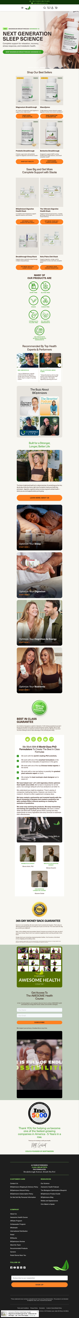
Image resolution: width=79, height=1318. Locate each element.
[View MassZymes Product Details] (51, 90)
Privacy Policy (34, 1308)
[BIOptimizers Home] (27, 7)
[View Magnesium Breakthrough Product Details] (27, 90)
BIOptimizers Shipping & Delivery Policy (24, 1187)
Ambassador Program (18, 1224)
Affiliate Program (16, 1221)
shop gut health (27, 161)
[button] (22, 8)
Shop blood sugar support (51, 161)
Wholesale (14, 1228)
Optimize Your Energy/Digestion (51, 267)
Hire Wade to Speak (48, 1204)
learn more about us (39, 498)
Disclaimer (42, 1308)
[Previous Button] (3, 40)
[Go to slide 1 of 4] (30, 67)
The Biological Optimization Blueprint (54, 1190)
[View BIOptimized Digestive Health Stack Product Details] (27, 192)
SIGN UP (39, 1285)
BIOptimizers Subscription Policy (21, 1194)
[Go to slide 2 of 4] (36, 67)
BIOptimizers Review (17, 1241)
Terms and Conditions (23, 1308)
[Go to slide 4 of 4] (48, 67)
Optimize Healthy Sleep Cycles (27, 267)
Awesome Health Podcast (50, 1187)
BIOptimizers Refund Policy (19, 1190)
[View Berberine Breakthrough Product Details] (51, 134)
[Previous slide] (19, 365)
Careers (13, 1252)
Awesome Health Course (19, 1217)
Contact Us (14, 1183)
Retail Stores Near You (18, 1255)
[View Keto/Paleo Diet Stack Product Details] (51, 240)
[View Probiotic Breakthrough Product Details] (27, 134)
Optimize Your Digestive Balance (27, 222)
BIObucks (13, 1238)
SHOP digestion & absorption (51, 116)
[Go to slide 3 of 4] (42, 67)
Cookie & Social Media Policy (54, 1308)
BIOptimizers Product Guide (50, 1194)
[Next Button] (76, 40)
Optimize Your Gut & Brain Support (51, 222)
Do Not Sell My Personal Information (23, 1197)
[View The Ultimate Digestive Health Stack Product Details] (51, 192)
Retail (12, 1235)
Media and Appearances (49, 1201)
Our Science (45, 1183)
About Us (13, 1214)
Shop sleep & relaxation (27, 116)
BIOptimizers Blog (47, 1197)
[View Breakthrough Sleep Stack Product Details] (27, 240)
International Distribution (19, 1231)
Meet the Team (15, 1245)
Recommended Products (19, 1248)
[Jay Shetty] (39, 40)
